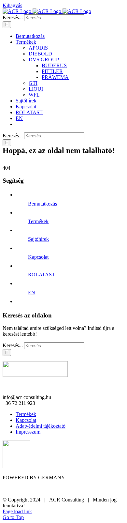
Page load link (17, 511)
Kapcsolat (38, 257)
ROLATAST (41, 274)
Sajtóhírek (38, 239)
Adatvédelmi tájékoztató (40, 426)
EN (31, 292)
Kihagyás (12, 5)
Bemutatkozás (42, 204)
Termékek (38, 221)
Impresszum (28, 432)
